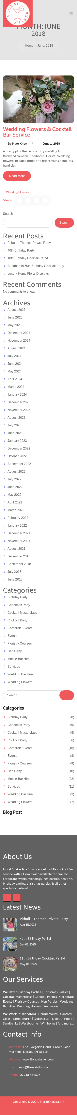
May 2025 (15, 325)
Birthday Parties (29, 992)
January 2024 (17, 394)
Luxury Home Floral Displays (28, 273)
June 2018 (15, 579)
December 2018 (19, 556)
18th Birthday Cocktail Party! (28, 258)
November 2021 (19, 541)
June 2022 (15, 487)
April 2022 (15, 502)
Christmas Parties (55, 992)
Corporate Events (20, 628)
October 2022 (17, 456)
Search (8, 213)
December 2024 (19, 333)
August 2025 (16, 309)
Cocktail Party (17, 620)
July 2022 (14, 479)
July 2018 (14, 571)
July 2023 (14, 425)
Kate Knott (19, 143)
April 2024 (15, 379)
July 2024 (14, 356)
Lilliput (57, 1018)
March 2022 (16, 510)
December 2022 (19, 448)
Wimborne (47, 1023)
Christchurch (22, 1018)
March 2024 (16, 386)
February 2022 (18, 517)
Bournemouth (48, 1014)
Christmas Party (19, 605)
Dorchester (42, 1018)
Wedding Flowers (17, 192)
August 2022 (16, 471)
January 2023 (17, 440)
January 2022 (17, 525)
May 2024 (15, 371)
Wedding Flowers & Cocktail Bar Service (37, 132)
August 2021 (16, 548)
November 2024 (19, 340)
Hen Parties (49, 1001)
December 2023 (19, 402)
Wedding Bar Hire (20, 674)
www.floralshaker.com (31, 1059)
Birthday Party (17, 597)
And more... (52, 1006)
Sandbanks (10, 1023)
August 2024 (16, 348)
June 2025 (15, 317)
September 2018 (19, 564)
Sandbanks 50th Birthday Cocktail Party (36, 266)
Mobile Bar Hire (19, 659)
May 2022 (15, 494)
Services (14, 666)
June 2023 (15, 433)
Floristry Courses (20, 643)
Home (29, 45)
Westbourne (29, 1023)
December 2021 (19, 533)
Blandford (29, 1014)
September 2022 (19, 464)
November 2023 (19, 410)
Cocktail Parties (46, 996)
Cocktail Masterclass (22, 612)
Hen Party (15, 651)
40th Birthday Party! (21, 250)
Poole (68, 1018)
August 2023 (16, 417)
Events (12, 635)
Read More (17, 176)
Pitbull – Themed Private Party (29, 242)
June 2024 (15, 363)
